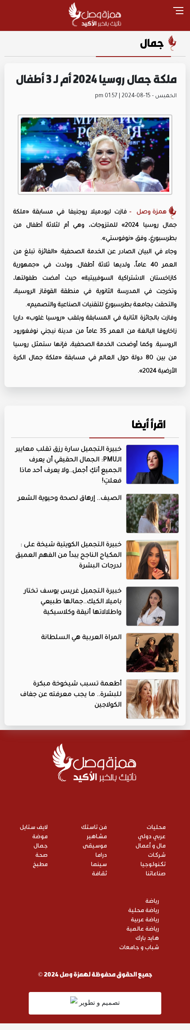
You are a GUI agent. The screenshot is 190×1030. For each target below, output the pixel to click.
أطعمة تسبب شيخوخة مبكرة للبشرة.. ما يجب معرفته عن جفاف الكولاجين (71, 695)
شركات (157, 854)
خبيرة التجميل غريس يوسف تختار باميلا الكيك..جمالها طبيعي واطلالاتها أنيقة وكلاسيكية (73, 602)
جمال (152, 43)
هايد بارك (147, 937)
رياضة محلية (143, 909)
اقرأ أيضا (149, 424)
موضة (40, 836)
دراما (101, 854)
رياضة (152, 900)
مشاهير (97, 836)
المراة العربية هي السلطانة (81, 638)
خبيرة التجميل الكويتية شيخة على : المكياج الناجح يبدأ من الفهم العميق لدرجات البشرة (68, 556)
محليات (156, 826)
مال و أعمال (151, 845)
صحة (41, 854)
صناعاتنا (156, 873)
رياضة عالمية (142, 928)
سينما (99, 863)
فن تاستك (94, 826)
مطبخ (40, 863)
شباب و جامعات (139, 946)
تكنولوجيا (153, 863)
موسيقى (95, 845)
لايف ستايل (34, 826)
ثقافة (99, 873)
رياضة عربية (145, 919)
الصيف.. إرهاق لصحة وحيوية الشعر (70, 498)
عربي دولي (152, 836)
